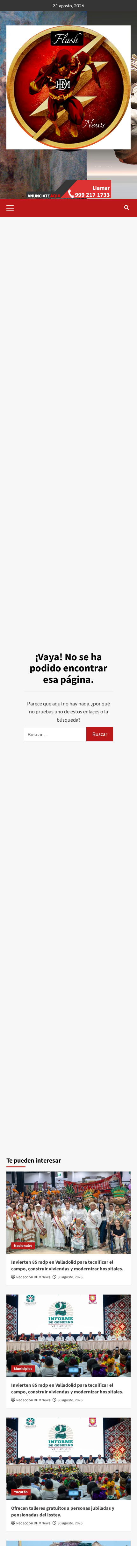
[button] (12, 207)
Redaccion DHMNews (33, 1277)
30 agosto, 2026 (70, 1277)
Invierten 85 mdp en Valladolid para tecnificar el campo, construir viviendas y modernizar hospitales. (67, 1265)
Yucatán (21, 1492)
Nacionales (23, 1245)
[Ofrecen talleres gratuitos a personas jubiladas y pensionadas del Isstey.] (68, 1459)
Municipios (23, 1368)
